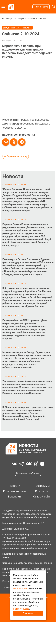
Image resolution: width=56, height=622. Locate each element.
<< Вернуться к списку (15, 156)
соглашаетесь (20, 588)
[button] (53, 7)
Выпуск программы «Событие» (31, 18)
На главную (7, 18)
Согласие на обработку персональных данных (27, 563)
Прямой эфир (41, 6)
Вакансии (14, 496)
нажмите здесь (21, 608)
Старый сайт (41, 496)
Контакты (41, 491)
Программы (42, 485)
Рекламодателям (14, 491)
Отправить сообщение (28, 473)
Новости (12, 176)
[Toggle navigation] (3, 5)
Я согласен (28, 613)
